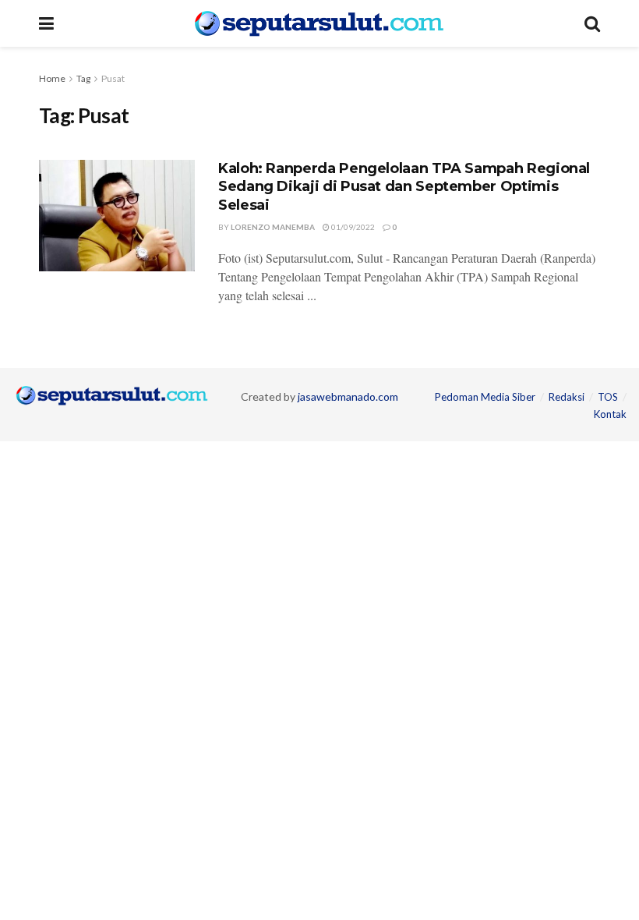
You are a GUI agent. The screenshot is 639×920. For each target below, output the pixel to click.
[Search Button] (592, 23)
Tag (83, 78)
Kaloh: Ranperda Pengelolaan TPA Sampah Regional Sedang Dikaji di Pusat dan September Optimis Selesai (404, 187)
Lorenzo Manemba (273, 227)
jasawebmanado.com (348, 396)
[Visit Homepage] (319, 23)
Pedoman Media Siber (485, 397)
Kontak (610, 414)
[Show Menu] (46, 23)
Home (52, 78)
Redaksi (566, 397)
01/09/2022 (352, 227)
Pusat (113, 78)
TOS (608, 397)
